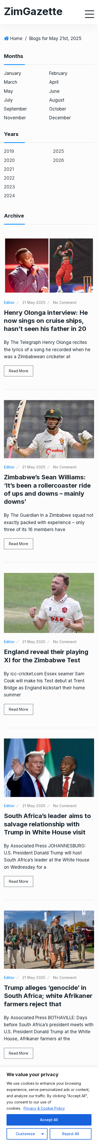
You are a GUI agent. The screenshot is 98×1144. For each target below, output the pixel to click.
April (54, 82)
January (12, 73)
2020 (9, 160)
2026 (58, 160)
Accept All (49, 1119)
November (15, 117)
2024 (9, 195)
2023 (9, 186)
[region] (49, 1105)
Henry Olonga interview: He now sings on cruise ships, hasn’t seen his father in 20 (46, 320)
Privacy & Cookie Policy (44, 1108)
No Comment (65, 302)
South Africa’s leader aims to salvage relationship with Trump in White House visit (47, 824)
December (60, 117)
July (8, 100)
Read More (18, 371)
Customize (25, 1134)
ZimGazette (33, 11)
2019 (9, 151)
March (10, 82)
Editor (9, 302)
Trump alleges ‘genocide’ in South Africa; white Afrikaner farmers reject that (48, 996)
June (54, 91)
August (56, 100)
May (8, 91)
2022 (9, 178)
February (58, 73)
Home (16, 38)
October (57, 109)
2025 (58, 151)
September (15, 109)
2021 (9, 169)
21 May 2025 (33, 302)
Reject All (70, 1134)
